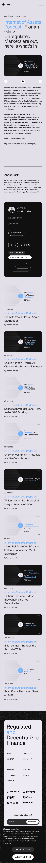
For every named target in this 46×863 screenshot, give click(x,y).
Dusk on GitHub (16, 252)
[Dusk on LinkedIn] (22, 245)
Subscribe (16, 233)
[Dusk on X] (10, 245)
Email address (15, 218)
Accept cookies (23, 857)
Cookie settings (23, 849)
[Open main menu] (41, 4)
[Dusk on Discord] (28, 245)
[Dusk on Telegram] (15, 245)
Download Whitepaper (20, 257)
